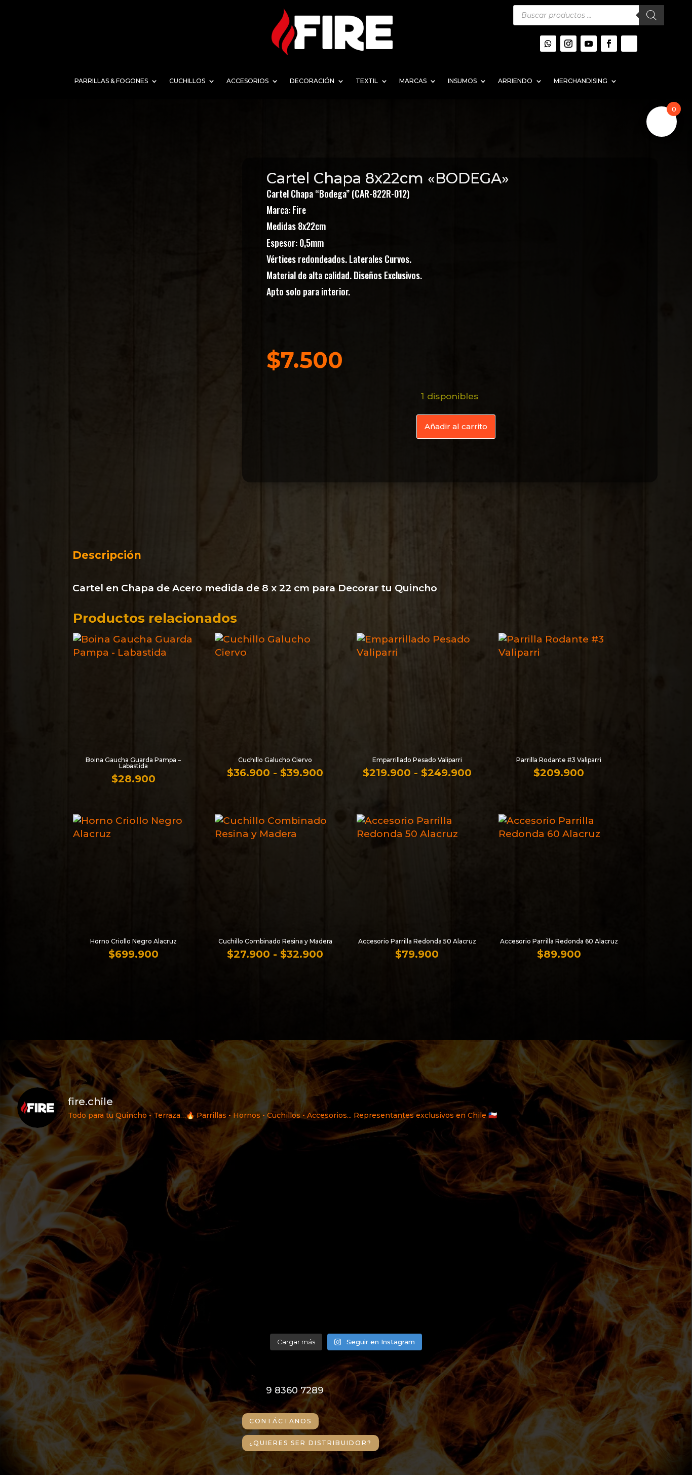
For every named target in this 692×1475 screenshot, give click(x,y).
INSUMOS (462, 81)
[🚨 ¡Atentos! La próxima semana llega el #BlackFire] (97, 1185)
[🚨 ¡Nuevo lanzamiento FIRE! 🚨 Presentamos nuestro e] (97, 1280)
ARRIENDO (515, 81)
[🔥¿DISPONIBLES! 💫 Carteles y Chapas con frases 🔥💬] (263, 1185)
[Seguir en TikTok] (629, 43)
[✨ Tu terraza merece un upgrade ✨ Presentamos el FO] (594, 1185)
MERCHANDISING (580, 81)
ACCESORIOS (247, 81)
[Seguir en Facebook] (609, 43)
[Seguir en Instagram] (568, 43)
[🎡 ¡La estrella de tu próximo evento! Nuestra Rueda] (429, 1280)
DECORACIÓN (312, 81)
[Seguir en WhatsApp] (548, 43)
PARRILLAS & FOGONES (111, 81)
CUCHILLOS (187, 81)
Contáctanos (280, 1421)
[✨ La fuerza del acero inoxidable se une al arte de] (263, 1280)
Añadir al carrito (456, 426)
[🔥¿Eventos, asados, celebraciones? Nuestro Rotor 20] (429, 1185)
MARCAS (413, 81)
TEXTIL (367, 81)
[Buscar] (651, 15)
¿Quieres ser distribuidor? (310, 1443)
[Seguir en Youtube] (589, 43)
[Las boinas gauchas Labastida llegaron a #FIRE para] (594, 1280)
